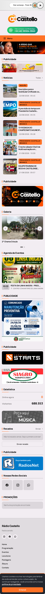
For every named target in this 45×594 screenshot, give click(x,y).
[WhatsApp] (15, 536)
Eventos (5, 552)
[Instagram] (4, 536)
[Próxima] (39, 228)
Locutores (6, 556)
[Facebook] (9, 536)
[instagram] (18, 485)
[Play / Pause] (40, 5)
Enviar (38, 429)
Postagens (6, 560)
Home (4, 544)
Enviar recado (22, 444)
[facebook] (7, 485)
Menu (9, 38)
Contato (5, 567)
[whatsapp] (29, 485)
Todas (38, 78)
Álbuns (5, 564)
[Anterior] (5, 228)
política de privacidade (11, 584)
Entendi (22, 589)
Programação (7, 548)
